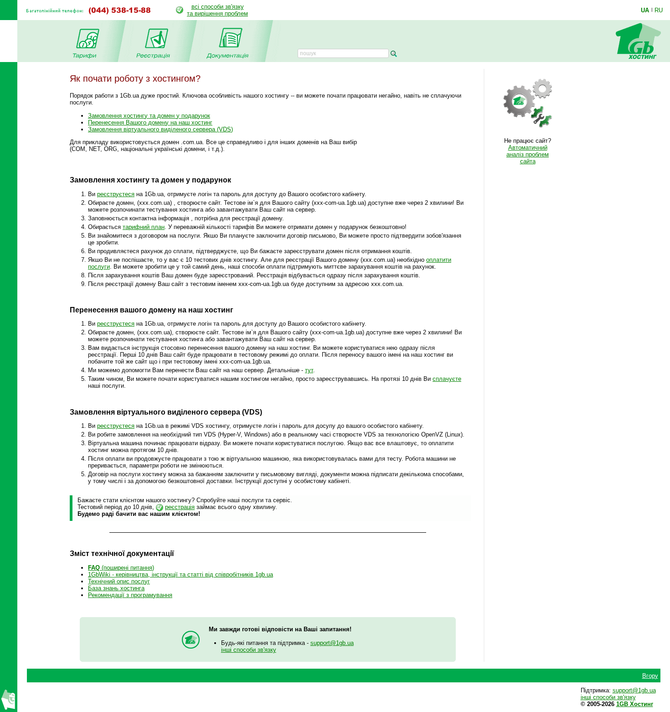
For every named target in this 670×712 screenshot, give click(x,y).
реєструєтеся (115, 194)
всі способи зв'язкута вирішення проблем (217, 10)
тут (309, 370)
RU (659, 10)
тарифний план (144, 226)
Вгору (650, 675)
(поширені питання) (121, 567)
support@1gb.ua (332, 642)
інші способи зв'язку (248, 649)
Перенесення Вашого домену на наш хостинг (150, 122)
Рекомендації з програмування (130, 595)
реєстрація (180, 507)
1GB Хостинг (634, 704)
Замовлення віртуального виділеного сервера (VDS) (160, 129)
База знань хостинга (116, 588)
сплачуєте (447, 378)
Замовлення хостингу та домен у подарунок (149, 115)
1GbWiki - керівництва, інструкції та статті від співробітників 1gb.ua (180, 574)
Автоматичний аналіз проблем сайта (527, 154)
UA (645, 10)
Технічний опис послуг (119, 581)
